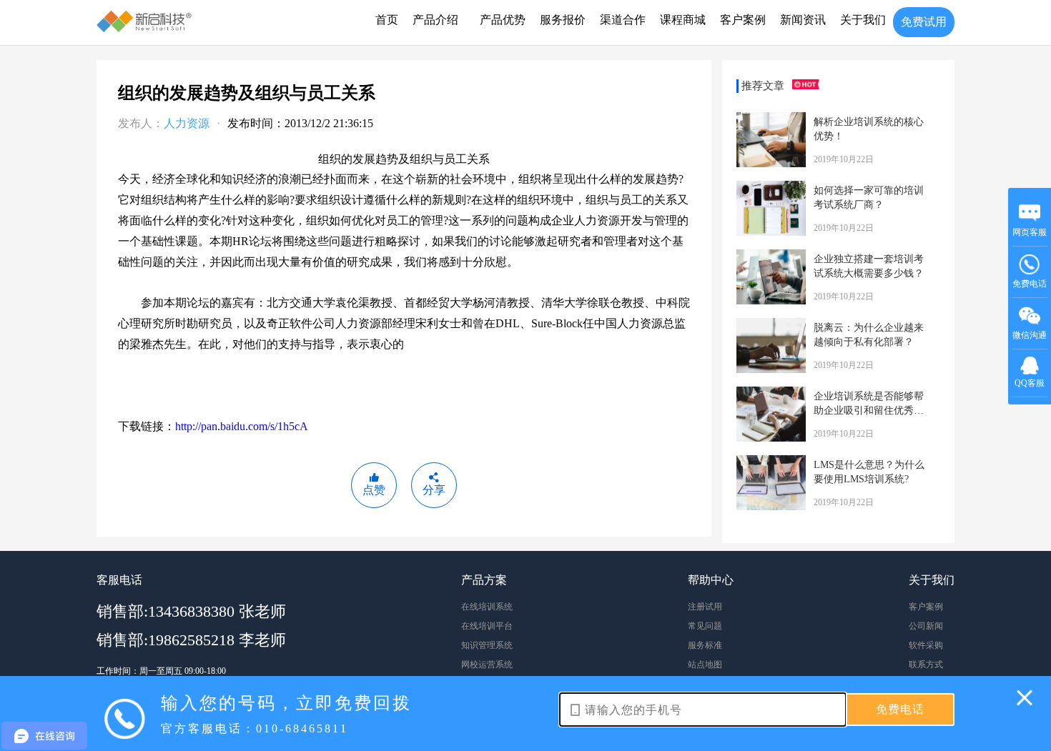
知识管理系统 (487, 645)
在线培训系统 (487, 607)
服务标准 (705, 645)
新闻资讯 (803, 20)
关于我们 (863, 20)
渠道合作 (623, 20)
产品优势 (503, 20)
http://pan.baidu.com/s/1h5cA (241, 426)
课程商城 (683, 20)
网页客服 (1029, 232)
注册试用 (705, 607)
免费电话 (1029, 284)
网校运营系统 (487, 665)
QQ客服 (1030, 383)
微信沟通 (1029, 339)
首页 (386, 20)
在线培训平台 (487, 626)
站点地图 (705, 665)
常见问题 (705, 626)
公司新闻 (926, 626)
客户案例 (743, 20)
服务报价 (563, 20)
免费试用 (924, 22)
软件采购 (926, 645)
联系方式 (926, 665)
